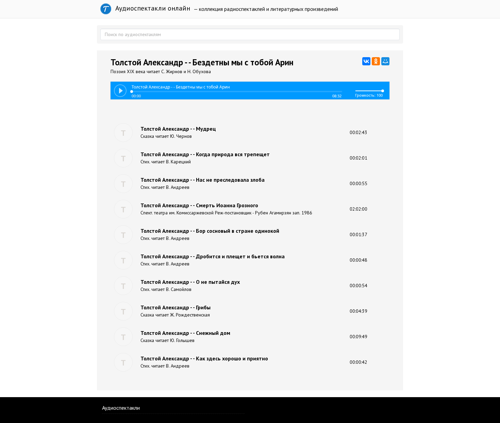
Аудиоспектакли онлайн (152, 8)
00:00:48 (358, 260)
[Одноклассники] (376, 61)
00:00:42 (358, 362)
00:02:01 (358, 158)
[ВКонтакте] (366, 61)
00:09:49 (358, 336)
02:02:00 (358, 209)
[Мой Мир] (385, 61)
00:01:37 (358, 234)
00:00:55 (358, 183)
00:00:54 (358, 285)
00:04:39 (358, 311)
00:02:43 (358, 132)
